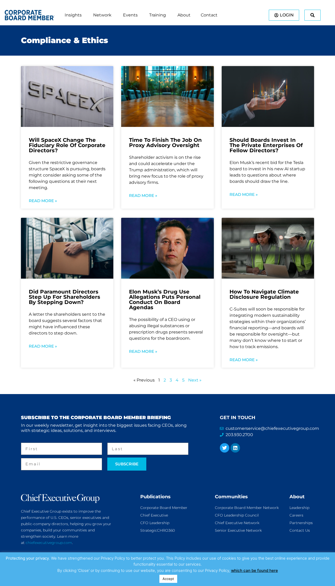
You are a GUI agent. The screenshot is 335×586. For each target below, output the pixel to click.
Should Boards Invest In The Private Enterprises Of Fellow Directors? (266, 145)
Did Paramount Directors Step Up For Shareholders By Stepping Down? (64, 297)
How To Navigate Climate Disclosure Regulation (264, 294)
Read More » (43, 200)
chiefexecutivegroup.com (49, 542)
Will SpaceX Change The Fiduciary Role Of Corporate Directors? (67, 145)
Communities (231, 497)
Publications (155, 497)
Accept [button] (168, 579)
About (297, 497)
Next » (195, 380)
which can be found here (254, 570)
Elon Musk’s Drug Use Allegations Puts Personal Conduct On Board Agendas (164, 299)
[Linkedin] (235, 448)
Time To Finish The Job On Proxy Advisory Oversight (165, 142)
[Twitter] (224, 448)
